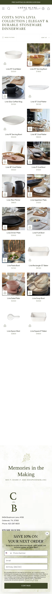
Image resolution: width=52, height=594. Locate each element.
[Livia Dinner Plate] (13, 218)
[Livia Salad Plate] (13, 284)
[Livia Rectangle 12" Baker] (38, 251)
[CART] (48, 8)
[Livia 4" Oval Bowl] (38, 153)
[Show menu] (3, 8)
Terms (36, 580)
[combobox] (8, 553)
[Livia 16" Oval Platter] (38, 120)
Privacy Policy (29, 580)
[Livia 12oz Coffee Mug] (13, 87)
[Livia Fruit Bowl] (38, 218)
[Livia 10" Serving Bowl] (38, 54)
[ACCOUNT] (43, 8)
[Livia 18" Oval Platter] (13, 153)
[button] (8, 8)
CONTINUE (26, 585)
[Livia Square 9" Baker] (38, 317)
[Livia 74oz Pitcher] (13, 185)
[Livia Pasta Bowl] (13, 251)
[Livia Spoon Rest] (13, 317)
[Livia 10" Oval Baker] (13, 54)
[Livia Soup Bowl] (38, 284)
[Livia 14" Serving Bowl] (13, 120)
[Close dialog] (47, 533)
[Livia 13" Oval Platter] (38, 87)
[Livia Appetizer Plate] (38, 185)
